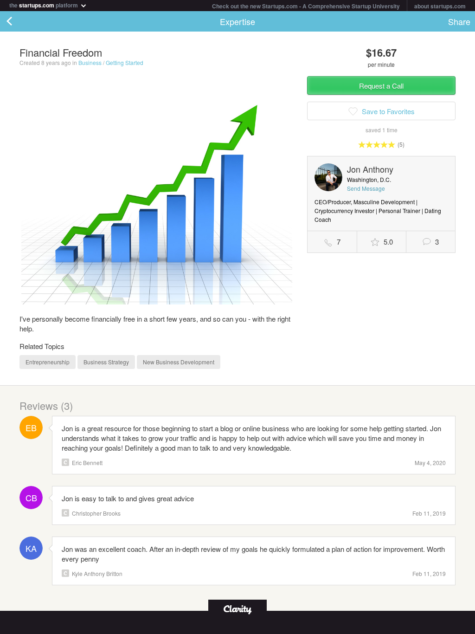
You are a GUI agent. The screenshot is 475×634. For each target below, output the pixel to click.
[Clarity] (237, 609)
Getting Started (124, 62)
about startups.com (440, 6)
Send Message (366, 188)
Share (459, 21)
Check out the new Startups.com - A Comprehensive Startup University (306, 6)
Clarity (65, 462)
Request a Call (381, 86)
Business (90, 62)
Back (18, 21)
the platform (44, 4)
